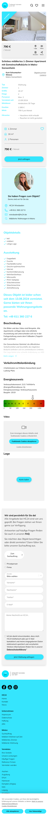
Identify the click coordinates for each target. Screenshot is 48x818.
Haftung (5, 721)
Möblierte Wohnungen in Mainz (22, 218)
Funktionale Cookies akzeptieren (24, 441)
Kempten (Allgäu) (9, 784)
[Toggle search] (31, 5)
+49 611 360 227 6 (17, 210)
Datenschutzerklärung (16, 649)
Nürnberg (6, 793)
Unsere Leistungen (9, 756)
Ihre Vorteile (7, 753)
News (4, 705)
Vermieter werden (9, 765)
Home (4, 698)
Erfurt (4, 777)
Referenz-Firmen (9, 762)
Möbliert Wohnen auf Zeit (12, 737)
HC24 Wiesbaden (16, 205)
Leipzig (5, 790)
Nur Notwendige (35, 811)
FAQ (27, 533)
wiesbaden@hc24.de (18, 214)
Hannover (6, 781)
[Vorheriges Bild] (5, 26)
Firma (9, 567)
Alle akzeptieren (12, 811)
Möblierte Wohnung (10, 743)
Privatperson (12, 564)
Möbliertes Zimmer (9, 740)
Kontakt (5, 702)
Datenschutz (7, 718)
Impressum (6, 714)
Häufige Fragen (8, 759)
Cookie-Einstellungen (24, 447)
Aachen (5, 771)
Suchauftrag (7, 734)
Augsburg (6, 774)
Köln (3, 787)
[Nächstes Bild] (43, 26)
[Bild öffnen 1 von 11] (24, 26)
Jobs (3, 724)
